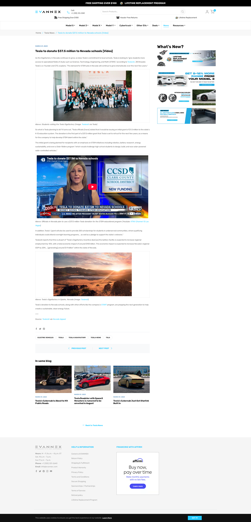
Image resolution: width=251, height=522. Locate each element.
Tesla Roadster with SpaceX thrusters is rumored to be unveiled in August (88, 401)
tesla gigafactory (77, 337)
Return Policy (76, 458)
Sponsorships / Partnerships (83, 486)
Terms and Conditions (80, 477)
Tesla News (49, 33)
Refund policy (77, 495)
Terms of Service (78, 491)
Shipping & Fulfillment (80, 463)
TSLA (108, 337)
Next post (104, 348)
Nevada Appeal (59, 319)
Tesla (61, 337)
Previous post (79, 348)
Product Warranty (78, 467)
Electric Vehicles (45, 337)
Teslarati (131, 62)
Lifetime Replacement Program (84, 500)
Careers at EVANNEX (80, 454)
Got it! (195, 518)
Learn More (107, 518)
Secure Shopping (78, 481)
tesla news (96, 337)
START (104, 305)
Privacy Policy (77, 472)
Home (38, 33)
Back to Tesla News (94, 425)
